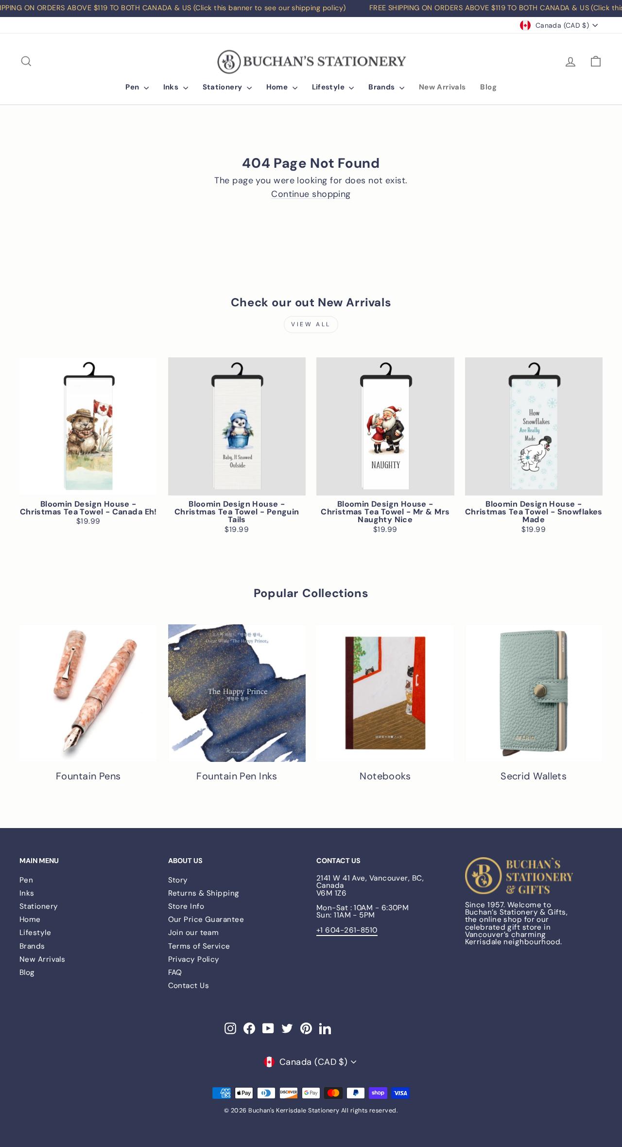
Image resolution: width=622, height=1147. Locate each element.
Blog (488, 87)
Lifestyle (329, 87)
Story (178, 880)
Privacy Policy (194, 959)
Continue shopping (311, 194)
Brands (382, 87)
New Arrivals (442, 87)
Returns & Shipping (204, 893)
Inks (172, 87)
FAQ (175, 972)
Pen (133, 87)
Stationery (223, 87)
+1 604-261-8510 (347, 930)
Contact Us (188, 985)
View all (311, 324)
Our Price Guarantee (206, 919)
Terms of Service (199, 946)
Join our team (193, 932)
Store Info (186, 906)
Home (278, 87)
